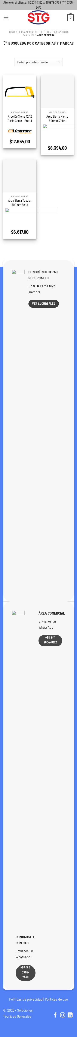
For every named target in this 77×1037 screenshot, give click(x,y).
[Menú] (6, 17)
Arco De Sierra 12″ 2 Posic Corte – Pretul (20, 118)
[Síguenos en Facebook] (55, 1015)
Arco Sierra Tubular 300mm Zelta (20, 202)
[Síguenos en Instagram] (62, 1015)
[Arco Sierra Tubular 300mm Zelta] (19, 175)
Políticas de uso (56, 999)
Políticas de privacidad (26, 999)
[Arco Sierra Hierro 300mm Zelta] (57, 91)
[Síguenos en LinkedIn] (70, 1015)
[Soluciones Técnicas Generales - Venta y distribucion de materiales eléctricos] (38, 17)
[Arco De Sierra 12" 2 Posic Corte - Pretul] (19, 91)
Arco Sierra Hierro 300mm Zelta (57, 118)
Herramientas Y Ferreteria (33, 31)
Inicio (12, 31)
